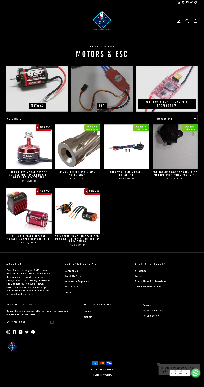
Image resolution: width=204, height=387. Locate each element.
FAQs (68, 291)
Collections (105, 46)
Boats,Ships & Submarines (150, 281)
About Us (89, 311)
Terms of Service (153, 310)
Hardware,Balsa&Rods (148, 286)
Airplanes (140, 270)
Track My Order (74, 276)
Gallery (88, 316)
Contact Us (71, 270)
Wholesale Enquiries (77, 281)
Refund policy (151, 315)
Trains (138, 276)
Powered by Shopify (102, 374)
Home (93, 46)
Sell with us (72, 286)
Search (147, 305)
